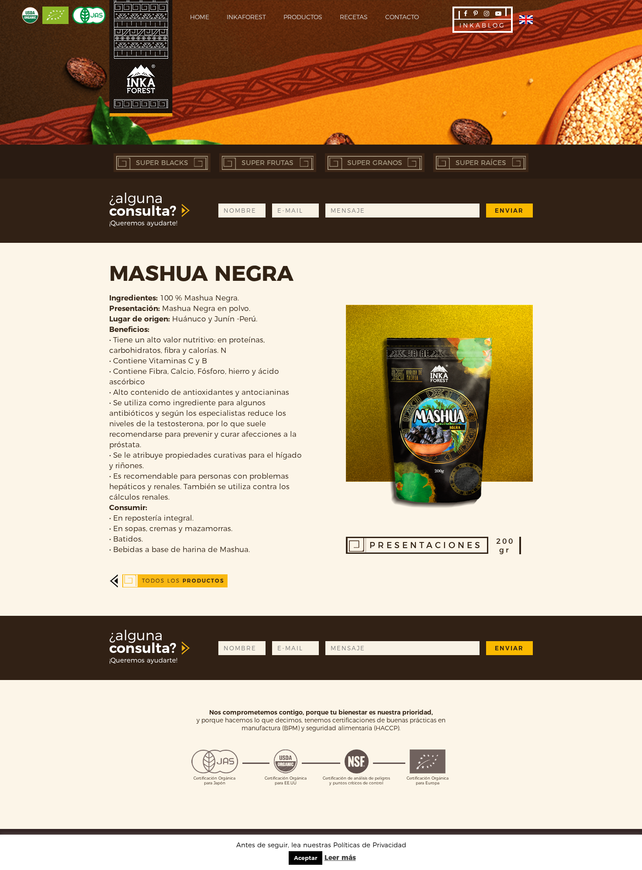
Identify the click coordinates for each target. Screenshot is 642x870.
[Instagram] (486, 13)
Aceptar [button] (305, 857)
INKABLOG (482, 25)
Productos (302, 17)
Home (199, 17)
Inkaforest (246, 17)
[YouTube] (498, 13)
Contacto (402, 17)
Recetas (354, 17)
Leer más (340, 857)
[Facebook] (465, 13)
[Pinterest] (475, 13)
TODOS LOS (183, 580)
